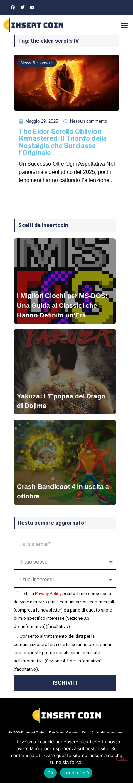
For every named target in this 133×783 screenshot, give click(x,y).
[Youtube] (32, 7)
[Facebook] (13, 7)
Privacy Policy (48, 593)
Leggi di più (76, 772)
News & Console (36, 62)
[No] (122, 758)
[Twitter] (22, 7)
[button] (124, 25)
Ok (50, 772)
